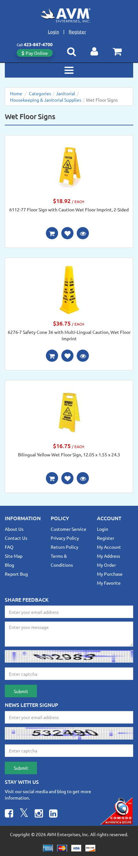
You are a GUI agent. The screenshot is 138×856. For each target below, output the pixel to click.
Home (16, 93)
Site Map (13, 556)
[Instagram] (39, 814)
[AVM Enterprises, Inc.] (69, 15)
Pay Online (37, 53)
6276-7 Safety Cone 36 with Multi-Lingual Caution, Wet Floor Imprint (69, 335)
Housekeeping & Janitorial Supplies (45, 100)
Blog (9, 565)
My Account (109, 547)
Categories (40, 93)
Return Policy (64, 547)
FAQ (9, 547)
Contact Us (16, 538)
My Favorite (109, 583)
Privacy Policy (65, 538)
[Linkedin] (53, 814)
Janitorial (65, 93)
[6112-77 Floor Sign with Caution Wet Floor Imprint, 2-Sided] (69, 167)
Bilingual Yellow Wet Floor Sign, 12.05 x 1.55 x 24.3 (69, 454)
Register (77, 31)
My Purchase (110, 574)
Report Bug (16, 574)
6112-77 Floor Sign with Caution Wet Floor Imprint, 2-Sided (69, 209)
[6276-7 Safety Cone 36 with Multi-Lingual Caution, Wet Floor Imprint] (69, 289)
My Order (106, 565)
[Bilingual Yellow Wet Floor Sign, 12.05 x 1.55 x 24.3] (69, 412)
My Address (108, 556)
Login (53, 31)
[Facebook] (9, 814)
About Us (14, 529)
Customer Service (68, 529)
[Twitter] (24, 814)
